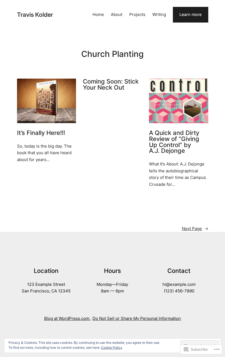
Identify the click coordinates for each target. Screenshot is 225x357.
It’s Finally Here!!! (41, 133)
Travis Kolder (35, 14)
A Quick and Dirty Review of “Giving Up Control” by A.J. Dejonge (174, 142)
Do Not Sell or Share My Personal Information (136, 318)
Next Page (195, 228)
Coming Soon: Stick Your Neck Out (111, 85)
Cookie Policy (111, 347)
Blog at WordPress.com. (67, 318)
